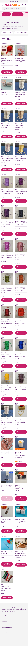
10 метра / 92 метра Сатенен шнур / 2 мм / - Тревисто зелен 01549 (6, 289)
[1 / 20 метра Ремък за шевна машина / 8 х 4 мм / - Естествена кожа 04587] (21, 544)
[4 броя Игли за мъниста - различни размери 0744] (21, 50)
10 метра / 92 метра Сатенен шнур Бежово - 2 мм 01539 (20, 126)
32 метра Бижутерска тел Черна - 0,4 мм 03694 (19, 487)
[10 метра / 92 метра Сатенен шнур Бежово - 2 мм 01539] (21, 116)
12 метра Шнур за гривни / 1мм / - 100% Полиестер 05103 (6, 587)
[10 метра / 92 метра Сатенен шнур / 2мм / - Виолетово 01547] (7, 246)
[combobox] (14, 8)
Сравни (4, 38)
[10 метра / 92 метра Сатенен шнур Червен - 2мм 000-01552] (21, 312)
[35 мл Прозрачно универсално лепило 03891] (7, 511)
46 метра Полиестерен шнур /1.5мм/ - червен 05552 (6, 61)
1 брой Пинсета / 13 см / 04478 (6, 552)
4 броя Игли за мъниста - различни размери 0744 (20, 60)
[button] (25, 5)
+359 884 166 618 (14, 1)
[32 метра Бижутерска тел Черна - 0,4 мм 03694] (21, 477)
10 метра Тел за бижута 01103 (5, 93)
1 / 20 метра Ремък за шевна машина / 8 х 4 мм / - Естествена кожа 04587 (20, 554)
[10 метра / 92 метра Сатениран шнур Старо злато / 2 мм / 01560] (21, 411)
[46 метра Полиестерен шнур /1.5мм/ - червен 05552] (7, 50)
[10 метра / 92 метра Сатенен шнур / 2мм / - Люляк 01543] (21, 182)
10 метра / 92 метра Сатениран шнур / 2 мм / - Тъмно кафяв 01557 (20, 388)
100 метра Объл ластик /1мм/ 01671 (6, 453)
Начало (3, 19)
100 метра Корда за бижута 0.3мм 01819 (6, 486)
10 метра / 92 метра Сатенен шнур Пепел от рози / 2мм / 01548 (21, 256)
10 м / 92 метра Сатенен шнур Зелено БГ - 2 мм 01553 (6, 355)
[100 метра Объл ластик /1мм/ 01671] (7, 444)
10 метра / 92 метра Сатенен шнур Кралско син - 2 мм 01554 (20, 355)
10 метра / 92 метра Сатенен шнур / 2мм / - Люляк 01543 (21, 191)
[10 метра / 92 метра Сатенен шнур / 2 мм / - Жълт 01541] (21, 149)
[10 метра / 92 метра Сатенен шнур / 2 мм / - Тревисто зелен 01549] (7, 279)
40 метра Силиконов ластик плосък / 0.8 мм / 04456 (20, 521)
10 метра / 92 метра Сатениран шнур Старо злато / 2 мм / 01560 (20, 421)
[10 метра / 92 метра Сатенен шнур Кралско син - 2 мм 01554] (21, 345)
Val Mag (6, 642)
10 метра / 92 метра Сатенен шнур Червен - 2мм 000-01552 (20, 322)
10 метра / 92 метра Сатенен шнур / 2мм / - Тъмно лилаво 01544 (7, 223)
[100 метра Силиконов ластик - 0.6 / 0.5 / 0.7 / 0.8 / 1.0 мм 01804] (21, 444)
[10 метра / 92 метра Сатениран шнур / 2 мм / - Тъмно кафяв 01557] (21, 378)
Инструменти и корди (11, 19)
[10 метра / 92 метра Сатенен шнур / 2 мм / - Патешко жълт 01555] (7, 378)
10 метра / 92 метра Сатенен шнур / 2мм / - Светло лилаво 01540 (7, 159)
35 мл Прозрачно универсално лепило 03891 (6, 521)
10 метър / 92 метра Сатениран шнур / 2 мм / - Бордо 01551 (6, 321)
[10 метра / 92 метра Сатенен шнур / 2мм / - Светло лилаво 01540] (7, 149)
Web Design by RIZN (13, 642)
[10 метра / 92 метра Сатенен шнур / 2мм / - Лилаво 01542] (7, 182)
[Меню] (2, 5)
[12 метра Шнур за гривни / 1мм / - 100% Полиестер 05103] (7, 577)
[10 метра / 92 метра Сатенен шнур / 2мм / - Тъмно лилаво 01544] (7, 213)
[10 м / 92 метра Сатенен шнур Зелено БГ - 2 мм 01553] (7, 345)
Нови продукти (17, 14)
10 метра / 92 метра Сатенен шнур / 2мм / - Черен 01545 (21, 222)
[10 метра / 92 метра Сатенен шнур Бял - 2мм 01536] (21, 85)
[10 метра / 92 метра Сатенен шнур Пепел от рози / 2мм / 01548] (21, 246)
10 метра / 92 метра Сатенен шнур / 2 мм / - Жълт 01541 (20, 158)
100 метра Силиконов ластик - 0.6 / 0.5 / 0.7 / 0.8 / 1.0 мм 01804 (20, 454)
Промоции (6, 14)
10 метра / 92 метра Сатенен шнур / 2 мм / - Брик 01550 (20, 288)
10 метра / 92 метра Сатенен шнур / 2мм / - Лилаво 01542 (7, 191)
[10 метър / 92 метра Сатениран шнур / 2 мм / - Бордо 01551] (7, 312)
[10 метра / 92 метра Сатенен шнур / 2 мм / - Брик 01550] (21, 279)
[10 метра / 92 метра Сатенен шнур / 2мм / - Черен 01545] (21, 213)
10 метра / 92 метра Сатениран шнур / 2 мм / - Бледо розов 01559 (6, 421)
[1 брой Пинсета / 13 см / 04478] (7, 544)
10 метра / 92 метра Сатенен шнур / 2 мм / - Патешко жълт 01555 (6, 388)
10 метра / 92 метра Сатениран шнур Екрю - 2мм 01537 (6, 125)
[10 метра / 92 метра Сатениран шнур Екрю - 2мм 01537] (7, 116)
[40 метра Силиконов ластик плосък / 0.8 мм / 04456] (21, 511)
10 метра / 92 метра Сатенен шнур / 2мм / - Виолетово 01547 (7, 255)
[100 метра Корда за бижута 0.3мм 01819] (7, 477)
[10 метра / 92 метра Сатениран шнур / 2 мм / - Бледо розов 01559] (7, 411)
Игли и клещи (7, 32)
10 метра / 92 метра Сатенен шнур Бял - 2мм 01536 (20, 94)
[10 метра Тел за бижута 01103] (7, 84)
